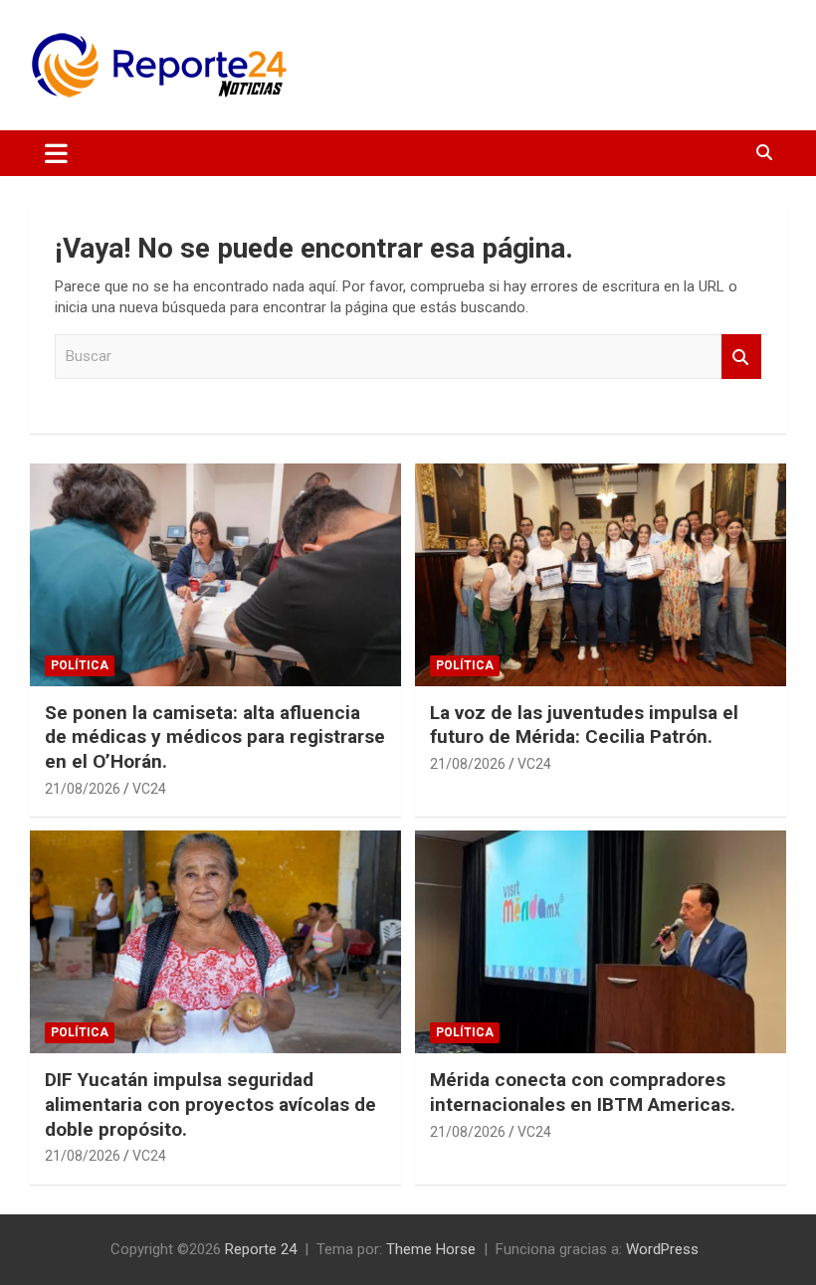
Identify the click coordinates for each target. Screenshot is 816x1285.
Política (79, 665)
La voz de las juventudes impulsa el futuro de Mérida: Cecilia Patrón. (584, 725)
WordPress (662, 1249)
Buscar (741, 356)
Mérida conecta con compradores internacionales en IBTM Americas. (582, 1092)
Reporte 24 (261, 1249)
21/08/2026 (82, 789)
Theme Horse (431, 1249)
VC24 (149, 789)
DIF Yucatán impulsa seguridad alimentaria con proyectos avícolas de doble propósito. (210, 1104)
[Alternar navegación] (56, 153)
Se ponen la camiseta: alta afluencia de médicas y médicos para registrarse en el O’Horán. (215, 737)
